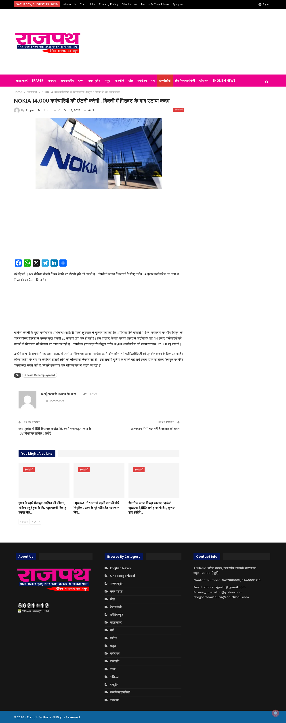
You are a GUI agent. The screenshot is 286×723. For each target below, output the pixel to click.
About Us (69, 4)
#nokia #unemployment (39, 375)
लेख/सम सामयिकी (185, 80)
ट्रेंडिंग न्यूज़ (116, 614)
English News (224, 80)
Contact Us (88, 4)
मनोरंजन (142, 80)
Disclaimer (129, 4)
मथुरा (107, 80)
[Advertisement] (187, 41)
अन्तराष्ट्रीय (67, 80)
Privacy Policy (108, 4)
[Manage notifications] (275, 713)
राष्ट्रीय (52, 80)
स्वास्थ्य (114, 700)
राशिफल (203, 80)
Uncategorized (122, 576)
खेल (130, 80)
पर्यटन (113, 638)
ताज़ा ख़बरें (21, 80)
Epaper (178, 4)
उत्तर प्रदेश (94, 80)
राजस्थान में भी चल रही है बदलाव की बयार (155, 428)
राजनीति (119, 80)
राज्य (81, 80)
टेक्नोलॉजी (164, 80)
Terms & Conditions (155, 4)
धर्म (153, 80)
